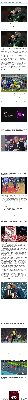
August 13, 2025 (16, 215)
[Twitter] (27, 1)
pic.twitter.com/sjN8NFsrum (11, 212)
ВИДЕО (20, 2)
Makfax (4, 29)
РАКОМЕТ (5, 2)
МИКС (17, 2)
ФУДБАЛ (1, 2)
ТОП (3, 29)
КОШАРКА (9, 2)
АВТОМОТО (13, 2)
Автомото (2, 378)
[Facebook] (26, 1)
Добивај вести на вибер (14, 23)
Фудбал (1, 29)
